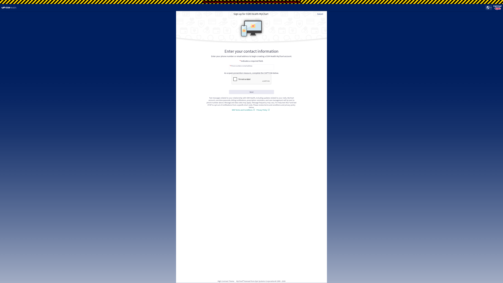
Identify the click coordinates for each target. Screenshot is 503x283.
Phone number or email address (241, 66)
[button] (488, 7)
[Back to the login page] (9, 7)
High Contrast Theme (226, 281)
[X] (299, 2)
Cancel (320, 14)
